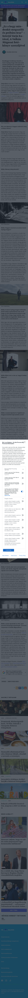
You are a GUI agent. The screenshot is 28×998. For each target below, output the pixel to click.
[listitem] (14, 469)
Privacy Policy (22, 555)
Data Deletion (5, 555)
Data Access (14, 555)
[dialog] (14, 499)
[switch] (22, 473)
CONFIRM (8, 550)
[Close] (25, 442)
